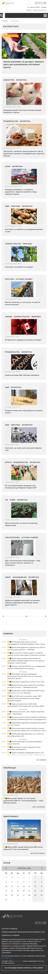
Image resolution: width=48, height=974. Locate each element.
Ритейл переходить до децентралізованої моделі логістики (24, 743)
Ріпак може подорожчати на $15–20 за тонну (27, 682)
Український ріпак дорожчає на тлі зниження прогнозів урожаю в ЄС (25, 735)
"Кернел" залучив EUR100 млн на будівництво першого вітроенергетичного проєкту (26, 667)
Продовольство (10, 121)
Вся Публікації (38, 807)
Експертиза (11, 26)
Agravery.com (17, 961)
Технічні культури (13, 244)
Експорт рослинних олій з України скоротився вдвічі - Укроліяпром (26, 713)
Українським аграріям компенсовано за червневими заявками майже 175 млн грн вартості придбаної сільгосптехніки (25, 661)
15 (30, 616)
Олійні (12, 500)
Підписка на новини (10, 935)
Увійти (29, 10)
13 (22, 616)
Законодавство (19, 577)
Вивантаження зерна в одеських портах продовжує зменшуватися (24, 748)
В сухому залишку (24, 279)
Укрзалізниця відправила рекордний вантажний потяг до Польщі (26, 724)
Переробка (36, 317)
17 (38, 616)
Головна (5, 21)
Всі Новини (41, 760)
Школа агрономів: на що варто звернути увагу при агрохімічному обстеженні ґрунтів (23, 64)
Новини (8, 634)
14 (26, 616)
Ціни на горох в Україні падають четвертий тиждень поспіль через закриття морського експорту (26, 654)
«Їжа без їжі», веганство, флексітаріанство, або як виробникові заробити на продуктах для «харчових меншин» (24, 153)
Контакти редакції (9, 929)
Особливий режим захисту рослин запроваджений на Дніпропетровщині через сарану (26, 643)
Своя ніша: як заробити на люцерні (19, 267)
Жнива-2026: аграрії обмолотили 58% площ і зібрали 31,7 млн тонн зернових (26, 692)
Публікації (9, 768)
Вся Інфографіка (38, 853)
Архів (6, 863)
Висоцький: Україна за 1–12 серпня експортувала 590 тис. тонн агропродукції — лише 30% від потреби (23, 801)
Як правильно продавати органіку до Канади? (23, 340)
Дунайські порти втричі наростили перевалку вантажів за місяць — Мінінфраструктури (25, 686)
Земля (8, 577)
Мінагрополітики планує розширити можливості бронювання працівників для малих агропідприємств (26, 718)
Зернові (8, 317)
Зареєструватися (39, 10)
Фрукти (8, 462)
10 (11, 616)
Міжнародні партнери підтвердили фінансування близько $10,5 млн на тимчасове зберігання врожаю (24, 676)
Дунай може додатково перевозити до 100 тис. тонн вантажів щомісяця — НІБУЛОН (26, 648)
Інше (7, 206)
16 (34, 616)
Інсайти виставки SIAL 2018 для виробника (22, 375)
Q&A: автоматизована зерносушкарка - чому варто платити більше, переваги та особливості (22, 563)
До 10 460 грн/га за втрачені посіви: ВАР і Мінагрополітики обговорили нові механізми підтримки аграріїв (24, 698)
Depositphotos (7, 958)
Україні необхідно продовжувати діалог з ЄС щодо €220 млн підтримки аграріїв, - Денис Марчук (26, 754)
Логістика (9, 279)
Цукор (7, 166)
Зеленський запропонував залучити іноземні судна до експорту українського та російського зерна (26, 729)
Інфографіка (10, 816)
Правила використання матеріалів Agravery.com (23, 932)
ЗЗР (6, 500)
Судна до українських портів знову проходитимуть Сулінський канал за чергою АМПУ (25, 705)
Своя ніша (15, 206)
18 (42, 616)
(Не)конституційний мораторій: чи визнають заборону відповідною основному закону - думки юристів (22, 603)
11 (15, 616)
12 (19, 616)
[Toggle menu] (45, 15)
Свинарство (8, 80)
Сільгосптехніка (12, 537)
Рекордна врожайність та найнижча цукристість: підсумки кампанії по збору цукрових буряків (21, 192)
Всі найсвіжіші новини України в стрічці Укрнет (24, 968)
